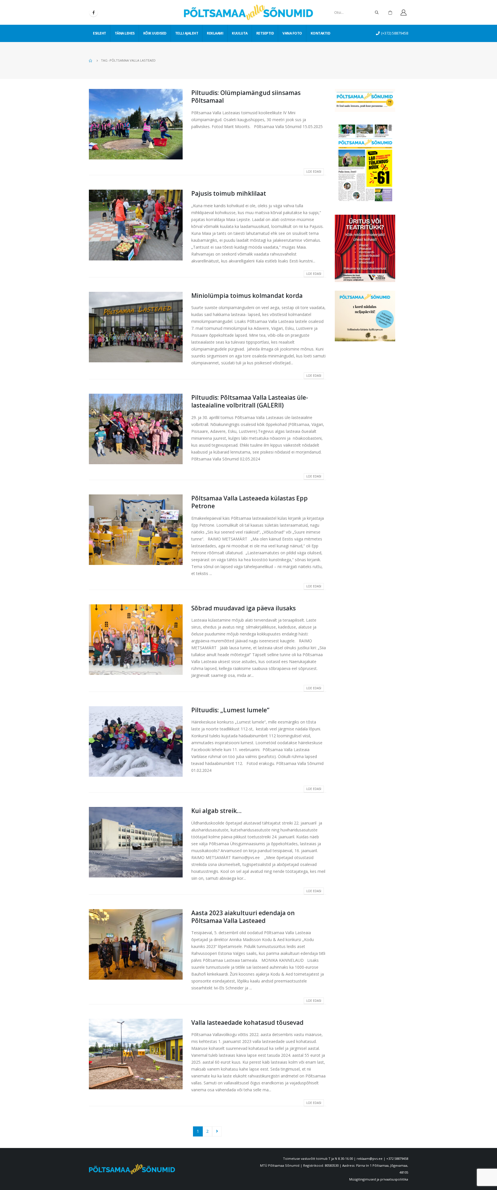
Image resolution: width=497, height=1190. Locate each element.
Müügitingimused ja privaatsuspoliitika (378, 1179)
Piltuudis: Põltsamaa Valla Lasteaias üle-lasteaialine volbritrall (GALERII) (249, 401)
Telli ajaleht (186, 33)
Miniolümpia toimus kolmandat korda (247, 296)
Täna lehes (125, 33)
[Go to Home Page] (91, 60)
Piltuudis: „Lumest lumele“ (230, 710)
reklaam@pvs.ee (370, 1158)
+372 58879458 (397, 1158)
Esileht (99, 33)
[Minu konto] (403, 12)
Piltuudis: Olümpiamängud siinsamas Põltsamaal (246, 96)
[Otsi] (377, 12)
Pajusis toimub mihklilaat (228, 193)
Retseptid (265, 33)
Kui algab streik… (216, 811)
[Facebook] (93, 12)
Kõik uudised (155, 33)
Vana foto (292, 33)
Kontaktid (320, 33)
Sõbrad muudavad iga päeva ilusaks (243, 608)
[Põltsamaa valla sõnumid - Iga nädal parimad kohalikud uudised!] (248, 12)
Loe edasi (313, 172)
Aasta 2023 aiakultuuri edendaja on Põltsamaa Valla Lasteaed (243, 917)
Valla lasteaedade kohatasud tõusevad (247, 1022)
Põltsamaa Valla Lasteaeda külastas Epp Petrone (249, 502)
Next (217, 1131)
